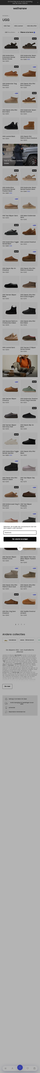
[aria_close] (20, 548)
